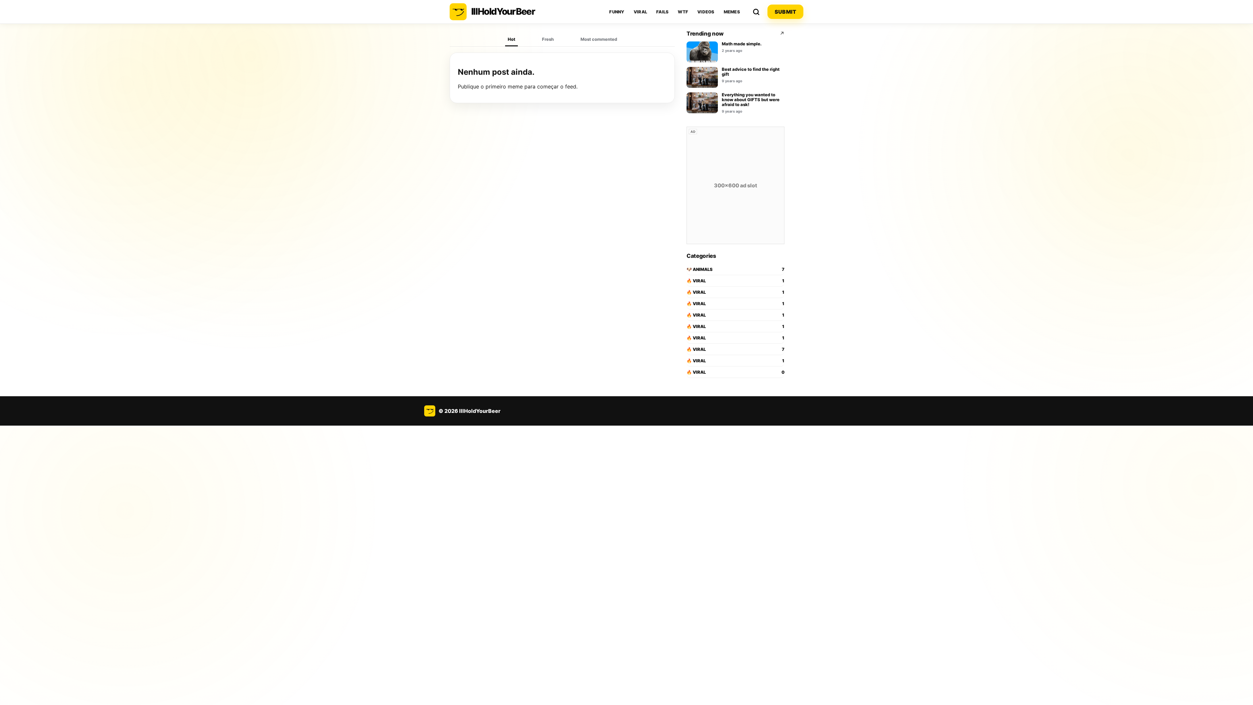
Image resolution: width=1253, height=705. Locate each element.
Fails (662, 11)
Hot (511, 39)
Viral (640, 11)
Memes (732, 11)
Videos (706, 11)
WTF (683, 11)
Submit (785, 11)
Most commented (598, 39)
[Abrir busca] (756, 12)
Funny (616, 11)
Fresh (548, 39)
